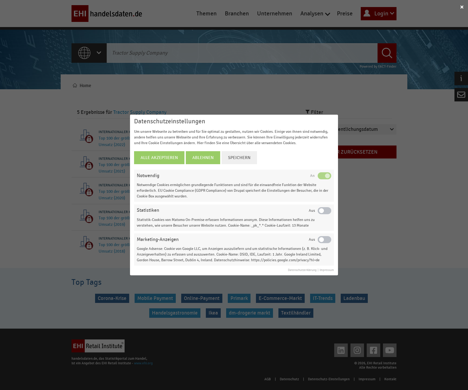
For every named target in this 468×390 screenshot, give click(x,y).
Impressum (327, 270)
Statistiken (148, 210)
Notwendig (148, 176)
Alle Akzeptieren (159, 157)
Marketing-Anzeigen (158, 239)
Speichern (239, 157)
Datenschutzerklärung (302, 270)
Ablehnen (203, 157)
